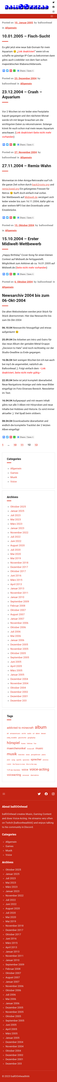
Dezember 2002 (19, 691)
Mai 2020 (15, 554)
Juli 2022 (15, 536)
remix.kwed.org (10, 188)
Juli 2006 (15, 631)
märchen (21, 755)
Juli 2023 (15, 515)
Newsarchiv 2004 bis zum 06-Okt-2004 (25, 298)
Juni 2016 (15, 575)
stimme (45, 760)
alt (8, 733)
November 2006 (19, 622)
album (40, 727)
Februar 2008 (17, 605)
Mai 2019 (15, 558)
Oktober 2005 (18, 653)
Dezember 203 (18, 700)
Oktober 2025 (18, 506)
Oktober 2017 (18, 571)
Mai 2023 (15, 519)
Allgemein (11, 27)
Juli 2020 (15, 549)
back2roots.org (40, 184)
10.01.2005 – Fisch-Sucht (26, 36)
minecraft (30, 749)
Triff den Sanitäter (13, 770)
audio (29, 733)
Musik (13, 477)
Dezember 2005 (19, 644)
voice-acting (39, 769)
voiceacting (14, 774)
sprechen (26, 760)
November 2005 (19, 648)
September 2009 (19, 601)
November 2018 (19, 562)
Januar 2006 (17, 640)
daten (38, 733)
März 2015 (16, 579)
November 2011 (19, 592)
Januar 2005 (17, 674)
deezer (43, 733)
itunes (23, 743)
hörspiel (13, 743)
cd (33, 733)
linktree (29, 743)
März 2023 (16, 523)
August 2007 (17, 614)
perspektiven (35, 755)
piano (44, 755)
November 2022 (19, 532)
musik (12, 754)
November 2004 (19, 683)
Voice (13, 481)
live (35, 743)
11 (22, 444)
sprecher (36, 759)
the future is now (19, 764)
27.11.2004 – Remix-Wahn (26, 165)
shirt (8, 760)
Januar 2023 (17, 528)
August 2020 (17, 545)
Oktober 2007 (18, 610)
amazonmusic (15, 733)
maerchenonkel (16, 748)
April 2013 (16, 584)
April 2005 (16, 666)
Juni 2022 (15, 541)
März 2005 (16, 670)
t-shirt (9, 764)
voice (25, 769)
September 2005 (19, 657)
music (39, 748)
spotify (18, 760)
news (28, 755)
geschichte (22, 738)
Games (14, 472)
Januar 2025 (17, 510)
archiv (24, 733)
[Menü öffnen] (51, 16)
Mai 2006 (15, 636)
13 (36, 444)
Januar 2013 (17, 588)
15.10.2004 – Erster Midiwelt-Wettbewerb (21, 241)
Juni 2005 (15, 661)
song (13, 760)
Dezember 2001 (19, 696)
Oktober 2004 (18, 687)
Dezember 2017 (19, 567)
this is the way (31, 764)
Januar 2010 (17, 597)
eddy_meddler (12, 738)
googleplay (31, 738)
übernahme (35, 775)
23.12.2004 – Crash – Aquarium (22, 94)
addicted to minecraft (20, 727)
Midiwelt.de (31, 197)
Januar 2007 (17, 618)
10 (15, 444)
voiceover (25, 775)
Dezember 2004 (19, 679)
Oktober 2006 (18, 627)
